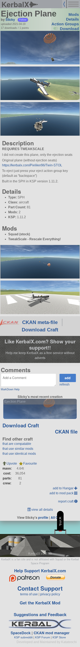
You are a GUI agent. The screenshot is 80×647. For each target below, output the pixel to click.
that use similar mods (17, 448)
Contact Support (40, 588)
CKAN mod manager (52, 632)
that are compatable (16, 443)
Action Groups (65, 24)
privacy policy (50, 594)
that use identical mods (19, 453)
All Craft (57, 517)
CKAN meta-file (40, 322)
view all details (42, 509)
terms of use (29, 594)
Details (72, 19)
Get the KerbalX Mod (40, 603)
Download (69, 29)
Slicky (10, 19)
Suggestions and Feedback (40, 614)
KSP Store (59, 637)
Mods (74, 14)
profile (43, 517)
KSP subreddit (23, 637)
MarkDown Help (10, 389)
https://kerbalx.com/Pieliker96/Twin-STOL (32, 165)
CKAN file (66, 431)
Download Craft (40, 329)
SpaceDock (21, 632)
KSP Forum (42, 637)
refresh (64, 384)
